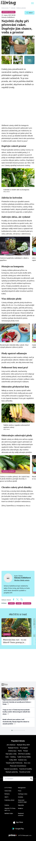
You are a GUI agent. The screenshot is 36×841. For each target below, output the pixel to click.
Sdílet (28, 13)
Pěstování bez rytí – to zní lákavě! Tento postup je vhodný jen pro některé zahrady (14, 641)
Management (22, 787)
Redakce (20, 808)
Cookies (6, 805)
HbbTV (6, 797)
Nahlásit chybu (8, 813)
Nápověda (21, 805)
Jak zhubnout (10, 745)
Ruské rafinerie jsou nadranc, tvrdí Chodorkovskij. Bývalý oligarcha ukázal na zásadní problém (16, 722)
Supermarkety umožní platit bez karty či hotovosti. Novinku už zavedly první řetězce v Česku (17, 702)
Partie (20, 751)
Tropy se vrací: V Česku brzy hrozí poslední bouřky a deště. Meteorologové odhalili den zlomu (16, 712)
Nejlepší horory (13, 748)
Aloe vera (27, 763)
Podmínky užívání (9, 800)
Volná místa (7, 791)
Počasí (25, 751)
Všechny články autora (21, 580)
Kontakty (20, 797)
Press (19, 791)
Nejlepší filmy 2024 (23, 745)
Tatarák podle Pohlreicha (14, 763)
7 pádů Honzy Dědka (24, 757)
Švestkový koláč (24, 772)
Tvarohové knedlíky (25, 769)
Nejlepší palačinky (12, 772)
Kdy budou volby (11, 754)
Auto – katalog (11, 757)
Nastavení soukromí (21, 814)
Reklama (7, 794)
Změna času (12, 751)
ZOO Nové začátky (24, 754)
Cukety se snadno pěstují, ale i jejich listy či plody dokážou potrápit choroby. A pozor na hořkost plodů (14, 478)
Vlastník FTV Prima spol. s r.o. (9, 809)
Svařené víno (22, 760)
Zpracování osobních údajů (22, 801)
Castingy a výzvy (22, 794)
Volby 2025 (13, 760)
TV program (24, 748)
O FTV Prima (8, 787)
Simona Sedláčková (8, 17)
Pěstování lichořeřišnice (18, 766)
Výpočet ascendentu (11, 769)
